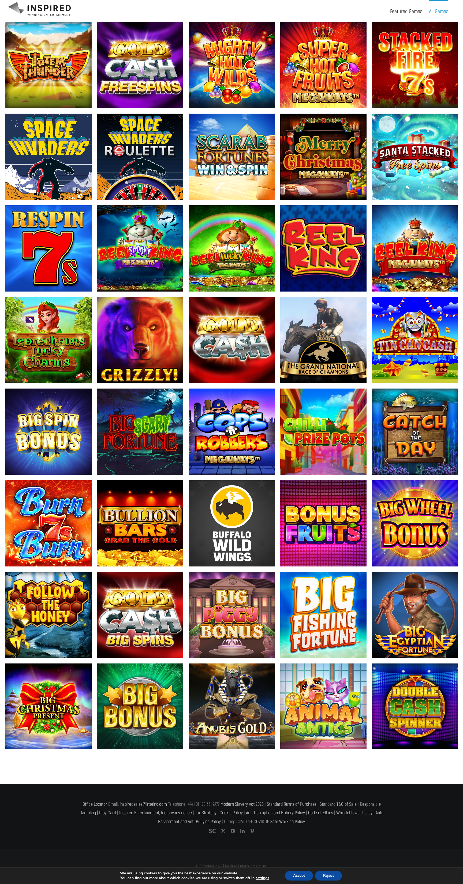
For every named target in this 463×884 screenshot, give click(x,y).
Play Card (107, 813)
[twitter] (223, 831)
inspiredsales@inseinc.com (143, 805)
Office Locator (95, 805)
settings (262, 878)
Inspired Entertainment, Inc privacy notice (155, 813)
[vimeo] (252, 831)
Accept (299, 875)
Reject (328, 875)
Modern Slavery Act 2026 (242, 805)
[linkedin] (242, 831)
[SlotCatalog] (212, 831)
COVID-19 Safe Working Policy (279, 822)
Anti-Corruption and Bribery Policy (275, 813)
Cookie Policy (231, 813)
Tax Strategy (205, 813)
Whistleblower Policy (354, 813)
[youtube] (233, 831)
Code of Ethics (320, 813)
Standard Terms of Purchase (291, 805)
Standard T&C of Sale (338, 805)
